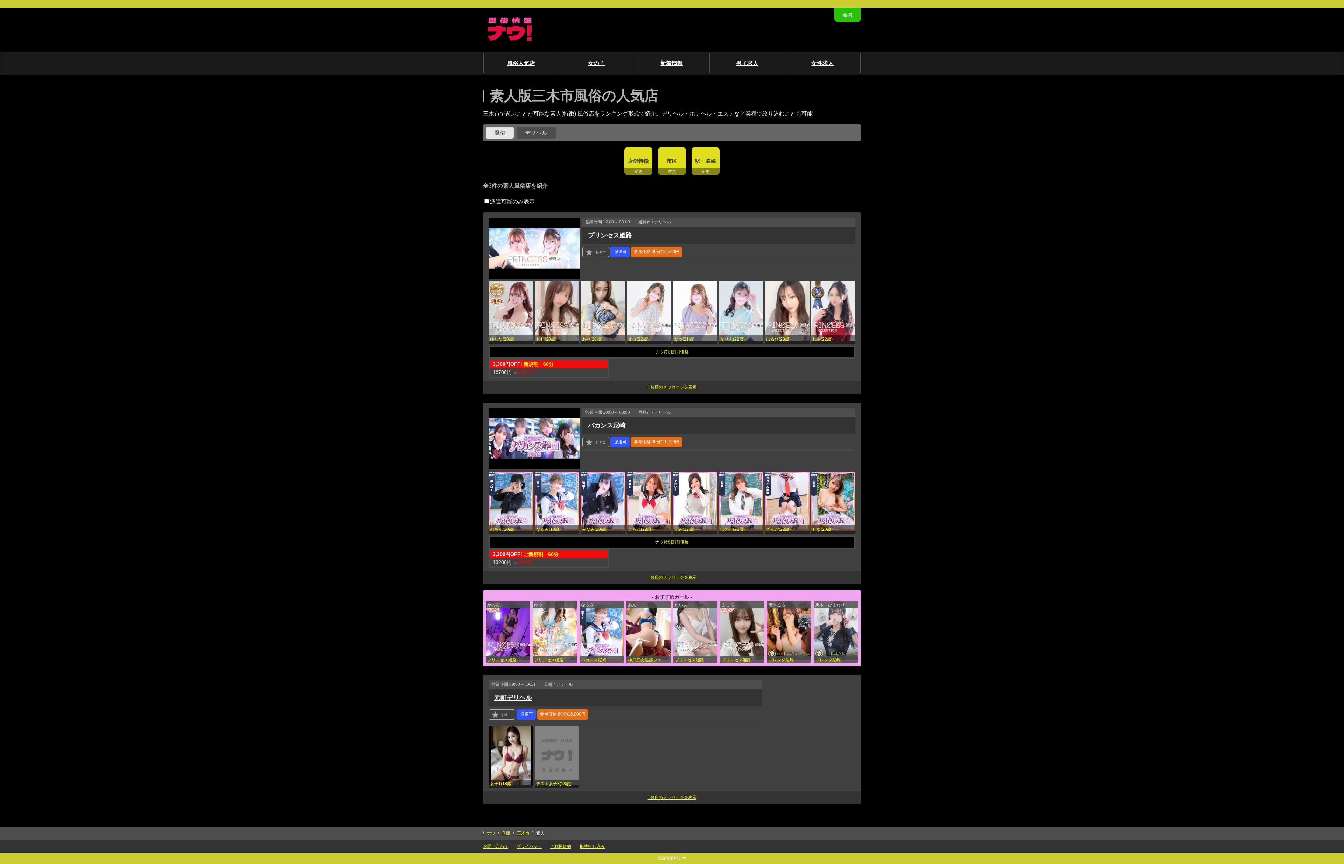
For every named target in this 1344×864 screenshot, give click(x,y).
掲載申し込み (592, 846)
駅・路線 (705, 161)
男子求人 (747, 63)
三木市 (523, 833)
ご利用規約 (560, 846)
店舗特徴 (638, 161)
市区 (672, 161)
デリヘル (536, 133)
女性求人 (822, 63)
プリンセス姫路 (610, 235)
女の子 (596, 63)
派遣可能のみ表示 (512, 201)
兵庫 (506, 833)
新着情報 (671, 63)
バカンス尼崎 (607, 425)
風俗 (499, 133)
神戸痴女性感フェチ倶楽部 (649, 659)
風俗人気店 (521, 63)
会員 (848, 15)
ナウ (491, 833)
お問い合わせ (495, 846)
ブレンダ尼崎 (781, 659)
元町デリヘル (513, 697)
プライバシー (529, 846)
